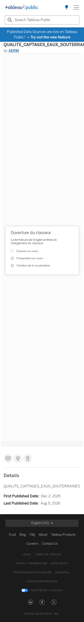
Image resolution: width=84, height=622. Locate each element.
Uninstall (62, 572)
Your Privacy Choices (46, 590)
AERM (14, 51)
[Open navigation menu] (76, 7)
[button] (30, 602)
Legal (27, 554)
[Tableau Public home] (21, 7)
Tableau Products (63, 535)
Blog (22, 535)
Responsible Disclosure (33, 572)
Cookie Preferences (42, 581)
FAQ (32, 535)
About (43, 535)
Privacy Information (31, 563)
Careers (32, 544)
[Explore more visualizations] (66, 7)
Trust (12, 535)
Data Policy (59, 563)
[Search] (9, 20)
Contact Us (50, 544)
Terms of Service (48, 554)
